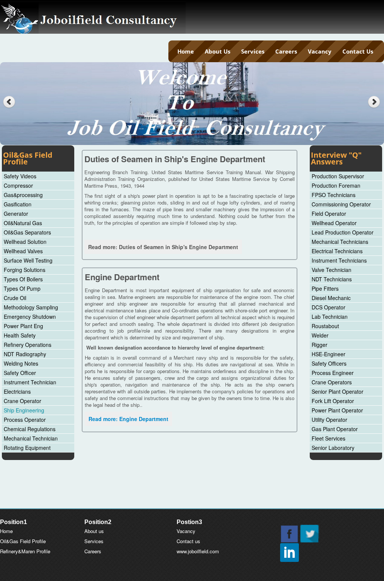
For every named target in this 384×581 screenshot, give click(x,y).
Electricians (17, 391)
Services (252, 51)
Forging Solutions (24, 269)
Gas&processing (23, 195)
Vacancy (320, 51)
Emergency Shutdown (30, 316)
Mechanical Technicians (340, 241)
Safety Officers (329, 363)
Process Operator (25, 419)
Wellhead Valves (23, 251)
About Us (217, 51)
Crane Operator (22, 401)
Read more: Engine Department (128, 419)
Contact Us (357, 51)
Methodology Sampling (31, 307)
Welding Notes (21, 363)
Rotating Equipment (27, 447)
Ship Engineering (24, 410)
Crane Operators (332, 382)
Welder (320, 335)
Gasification (18, 204)
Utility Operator (329, 419)
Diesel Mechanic (331, 298)
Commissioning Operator (341, 204)
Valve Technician (331, 269)
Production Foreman (336, 185)
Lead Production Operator (343, 232)
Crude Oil (15, 298)
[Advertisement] (192, 490)
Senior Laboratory (333, 447)
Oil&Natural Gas (23, 223)
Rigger (319, 344)
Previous (9, 102)
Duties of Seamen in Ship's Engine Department (174, 159)
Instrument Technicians (339, 260)
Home (185, 51)
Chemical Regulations (30, 429)
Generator (16, 213)
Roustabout (325, 326)
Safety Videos (20, 176)
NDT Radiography (25, 354)
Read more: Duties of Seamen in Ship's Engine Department (163, 247)
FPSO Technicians (334, 195)
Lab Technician (330, 316)
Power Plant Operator (337, 410)
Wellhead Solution (25, 241)
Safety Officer (20, 372)
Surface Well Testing (28, 260)
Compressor (18, 185)
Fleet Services (328, 438)
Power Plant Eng (23, 326)
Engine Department (122, 277)
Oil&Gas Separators (27, 232)
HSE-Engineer (328, 354)
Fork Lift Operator (333, 401)
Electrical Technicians (337, 251)
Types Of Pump (22, 288)
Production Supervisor (338, 176)
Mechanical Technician (31, 438)
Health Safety (20, 335)
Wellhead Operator (334, 223)
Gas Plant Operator (335, 429)
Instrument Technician (30, 382)
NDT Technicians (332, 279)
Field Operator (329, 213)
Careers (286, 51)
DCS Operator (328, 307)
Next (375, 102)
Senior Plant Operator (337, 391)
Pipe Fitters (325, 288)
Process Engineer (333, 372)
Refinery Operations (27, 344)
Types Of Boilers (23, 279)
